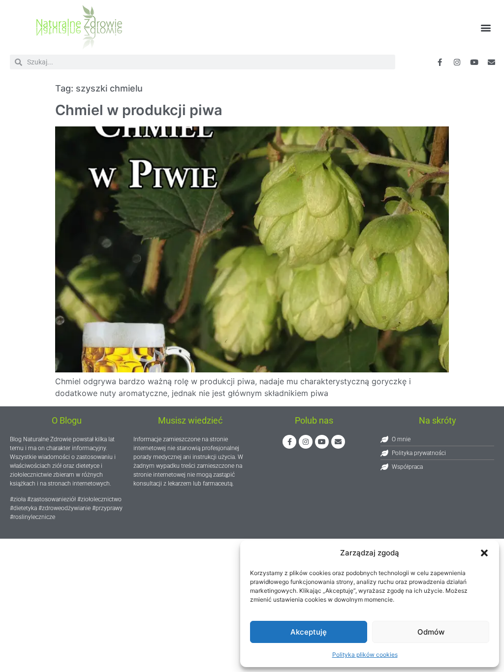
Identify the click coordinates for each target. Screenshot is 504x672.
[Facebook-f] (440, 62)
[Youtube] (474, 62)
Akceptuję (308, 632)
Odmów (430, 632)
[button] (484, 553)
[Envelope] (491, 62)
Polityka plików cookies (365, 654)
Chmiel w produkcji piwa (138, 110)
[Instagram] (306, 442)
